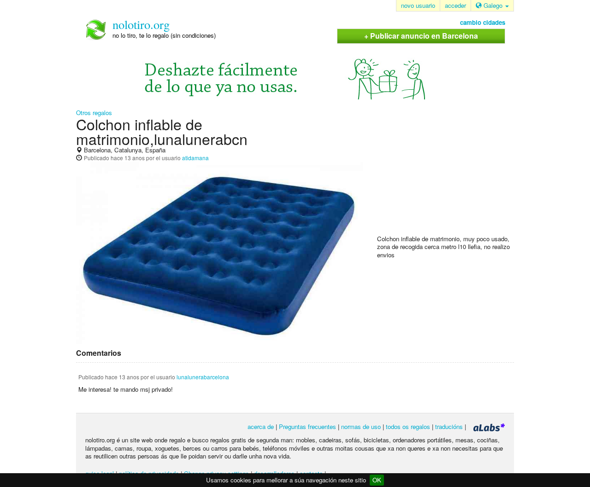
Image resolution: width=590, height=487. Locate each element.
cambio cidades (482, 22)
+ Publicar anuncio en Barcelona (421, 35)
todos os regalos (408, 426)
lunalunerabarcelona (203, 377)
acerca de (261, 426)
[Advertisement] (446, 175)
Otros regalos (94, 112)
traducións (449, 426)
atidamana (195, 158)
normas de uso (361, 426)
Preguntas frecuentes (307, 426)
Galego (493, 5)
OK (376, 479)
